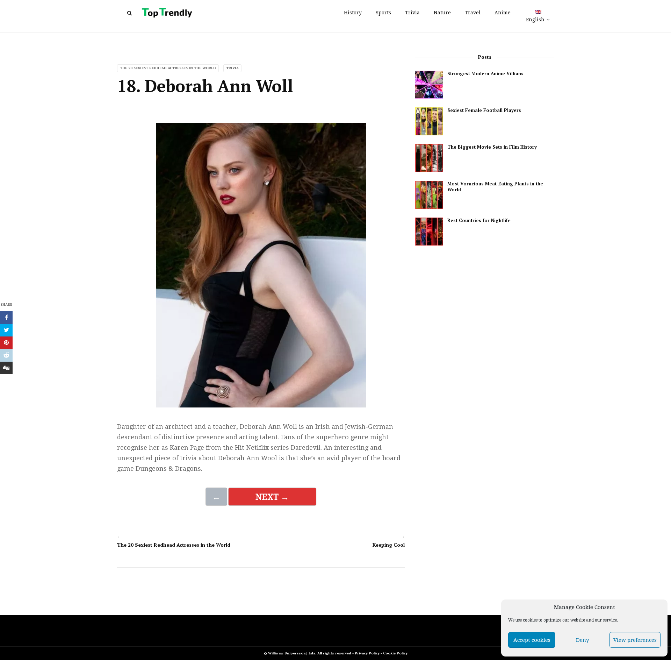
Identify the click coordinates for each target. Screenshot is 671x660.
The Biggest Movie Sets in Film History (492, 147)
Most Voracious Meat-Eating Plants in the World (495, 187)
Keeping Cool (389, 544)
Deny (582, 640)
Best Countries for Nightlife (479, 220)
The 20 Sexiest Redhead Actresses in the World (168, 68)
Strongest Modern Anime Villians (485, 74)
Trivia (412, 12)
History (353, 12)
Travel (473, 12)
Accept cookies (531, 640)
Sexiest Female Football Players (484, 110)
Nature (442, 12)
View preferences (635, 640)
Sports (383, 12)
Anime (503, 12)
